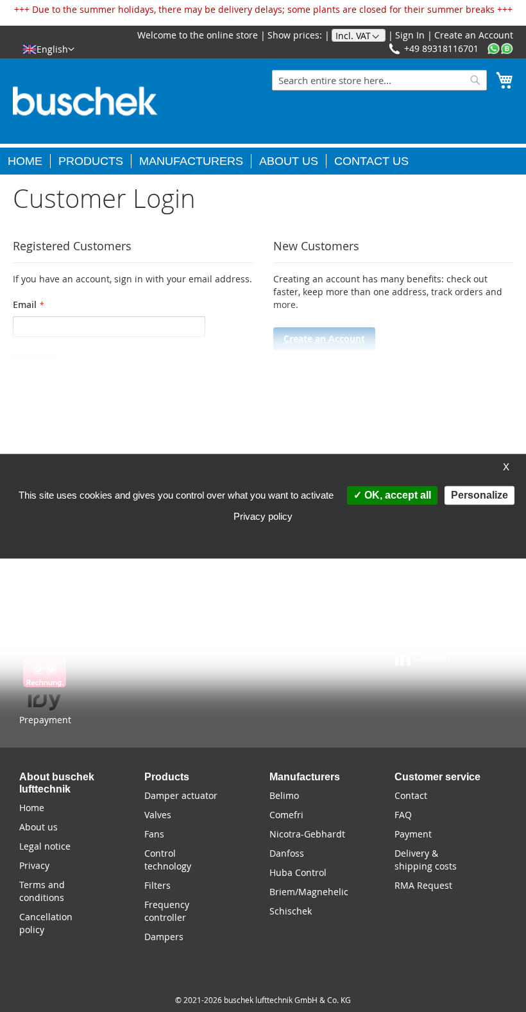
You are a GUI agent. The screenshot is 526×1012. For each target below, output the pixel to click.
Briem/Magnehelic (308, 892)
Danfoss (286, 853)
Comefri (286, 815)
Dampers (163, 937)
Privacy (34, 865)
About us (38, 827)
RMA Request (423, 885)
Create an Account (473, 35)
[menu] (263, 159)
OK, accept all (396, 495)
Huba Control (298, 872)
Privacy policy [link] (263, 516)
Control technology (167, 859)
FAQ (403, 815)
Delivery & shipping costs (425, 859)
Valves (157, 815)
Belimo (284, 795)
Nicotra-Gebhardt (307, 834)
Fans (154, 834)
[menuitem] (29, 161)
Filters (157, 885)
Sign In (410, 35)
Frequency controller (166, 910)
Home (31, 808)
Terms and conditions (42, 891)
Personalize (479, 495)
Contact (410, 795)
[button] (48, 48)
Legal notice (45, 846)
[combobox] (379, 80)
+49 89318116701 (441, 48)
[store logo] (85, 101)
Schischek (290, 911)
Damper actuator (180, 795)
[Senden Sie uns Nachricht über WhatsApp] (500, 49)
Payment (413, 834)
